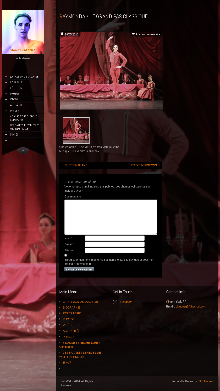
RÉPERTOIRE (16, 88)
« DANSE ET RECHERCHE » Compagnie (24, 118)
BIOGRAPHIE (16, 82)
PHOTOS (14, 93)
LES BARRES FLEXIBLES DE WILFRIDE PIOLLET (24, 127)
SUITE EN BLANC (74, 165)
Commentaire (73, 196)
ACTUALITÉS (17, 105)
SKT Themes (205, 381)
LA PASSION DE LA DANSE (24, 76)
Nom (68, 238)
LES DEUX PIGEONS (145, 165)
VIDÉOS (14, 99)
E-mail (69, 244)
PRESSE (14, 110)
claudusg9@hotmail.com (191, 306)
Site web (69, 250)
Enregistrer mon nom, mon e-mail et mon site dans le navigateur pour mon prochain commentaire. (109, 261)
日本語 (14, 134)
